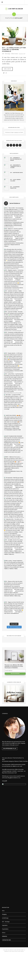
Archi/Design (5, 918)
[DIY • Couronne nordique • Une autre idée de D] (14, 321)
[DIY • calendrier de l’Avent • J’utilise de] (14, 300)
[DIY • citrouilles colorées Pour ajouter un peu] (14, 549)
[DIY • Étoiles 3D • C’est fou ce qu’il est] (14, 238)
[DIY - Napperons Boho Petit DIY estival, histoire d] (14, 611)
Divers (3, 932)
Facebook (6, 761)
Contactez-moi (6, 940)
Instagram (11, 761)
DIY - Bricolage (6, 53)
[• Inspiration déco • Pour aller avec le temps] (14, 528)
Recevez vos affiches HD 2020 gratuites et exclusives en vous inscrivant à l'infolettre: (14, 666)
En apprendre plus (9, 748)
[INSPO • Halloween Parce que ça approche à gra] (14, 466)
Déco (3, 910)
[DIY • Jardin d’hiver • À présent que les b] (14, 383)
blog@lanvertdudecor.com (14, 777)
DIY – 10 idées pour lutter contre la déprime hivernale (14, 49)
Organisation (5, 929)
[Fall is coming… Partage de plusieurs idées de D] (14, 570)
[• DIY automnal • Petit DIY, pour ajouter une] (14, 487)
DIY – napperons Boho (16, 172)
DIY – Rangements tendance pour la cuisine (15, 166)
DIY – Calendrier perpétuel (15, 187)
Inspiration (4, 925)
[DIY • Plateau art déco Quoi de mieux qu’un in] (14, 591)
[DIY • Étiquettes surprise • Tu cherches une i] (14, 279)
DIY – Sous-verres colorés (15, 180)
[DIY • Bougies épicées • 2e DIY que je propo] (14, 362)
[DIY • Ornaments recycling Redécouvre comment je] (14, 342)
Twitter (20, 761)
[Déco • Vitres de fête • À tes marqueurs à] (14, 217)
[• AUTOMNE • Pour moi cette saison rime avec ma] (14, 508)
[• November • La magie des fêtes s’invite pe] (14, 404)
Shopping (4, 914)
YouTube (26, 761)
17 (3, 72)
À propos (4, 936)
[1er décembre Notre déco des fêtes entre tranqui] (14, 259)
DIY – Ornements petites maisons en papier (16, 159)
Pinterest (16, 761)
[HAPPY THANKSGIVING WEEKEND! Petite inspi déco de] (14, 445)
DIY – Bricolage (6, 921)
